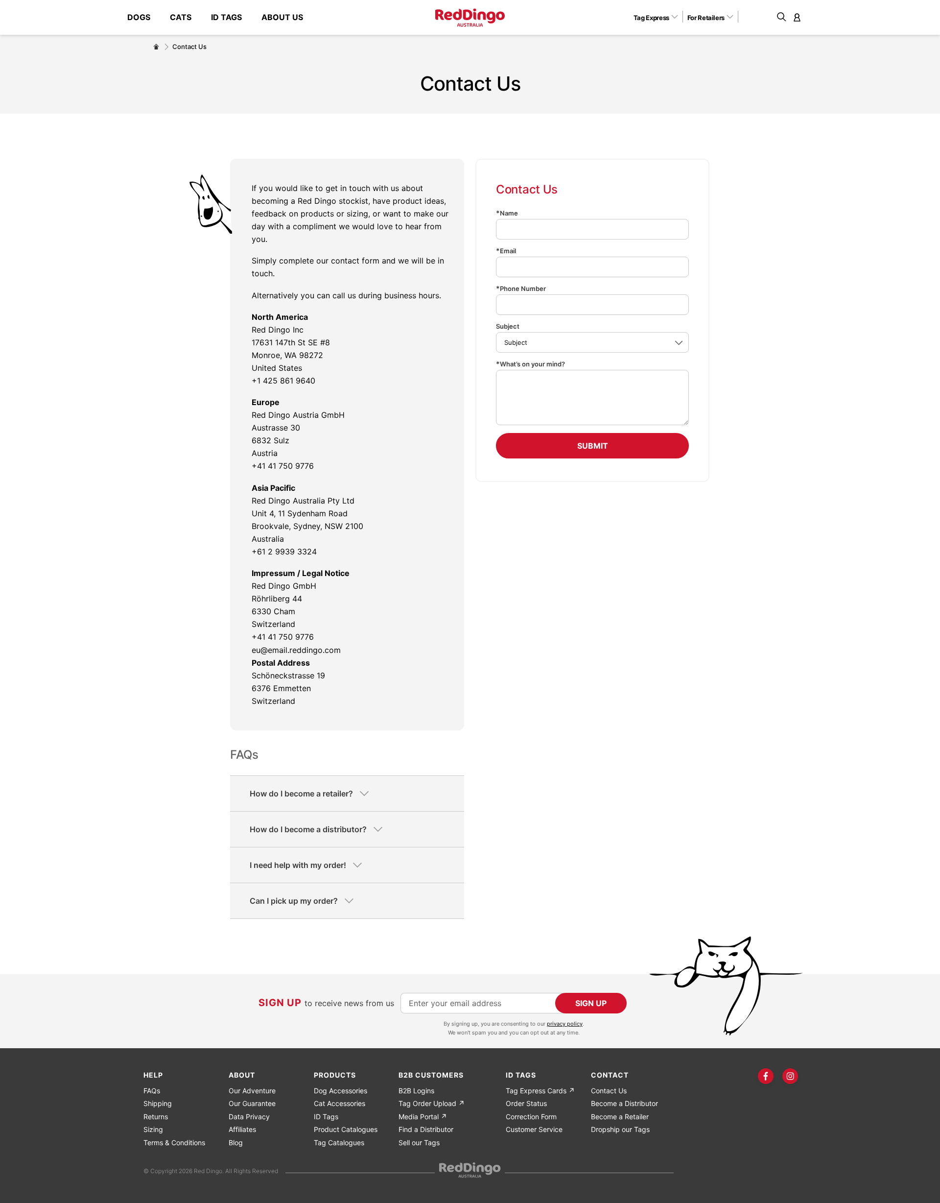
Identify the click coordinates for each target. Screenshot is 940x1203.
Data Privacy (249, 1116)
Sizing (153, 1129)
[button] (659, 17)
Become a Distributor (624, 1103)
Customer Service (534, 1129)
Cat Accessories (339, 1103)
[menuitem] (143, 17)
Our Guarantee (252, 1103)
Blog (236, 1142)
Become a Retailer (620, 1116)
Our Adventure (252, 1090)
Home (156, 46)
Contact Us (609, 1090)
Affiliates (242, 1129)
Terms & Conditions (174, 1142)
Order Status (526, 1103)
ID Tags (326, 1116)
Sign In (797, 17)
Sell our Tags (419, 1142)
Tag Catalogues (339, 1142)
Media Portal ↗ (423, 1116)
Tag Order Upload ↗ (432, 1103)
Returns (155, 1116)
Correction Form (531, 1116)
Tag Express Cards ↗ (540, 1090)
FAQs (151, 1090)
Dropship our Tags (620, 1129)
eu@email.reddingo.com (296, 650)
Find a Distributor (426, 1129)
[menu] (220, 17)
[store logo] (470, 17)
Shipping (157, 1103)
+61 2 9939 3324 (284, 551)
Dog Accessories (340, 1090)
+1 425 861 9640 (283, 380)
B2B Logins (416, 1090)
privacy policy (565, 1023)
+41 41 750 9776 (283, 466)
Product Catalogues (345, 1129)
